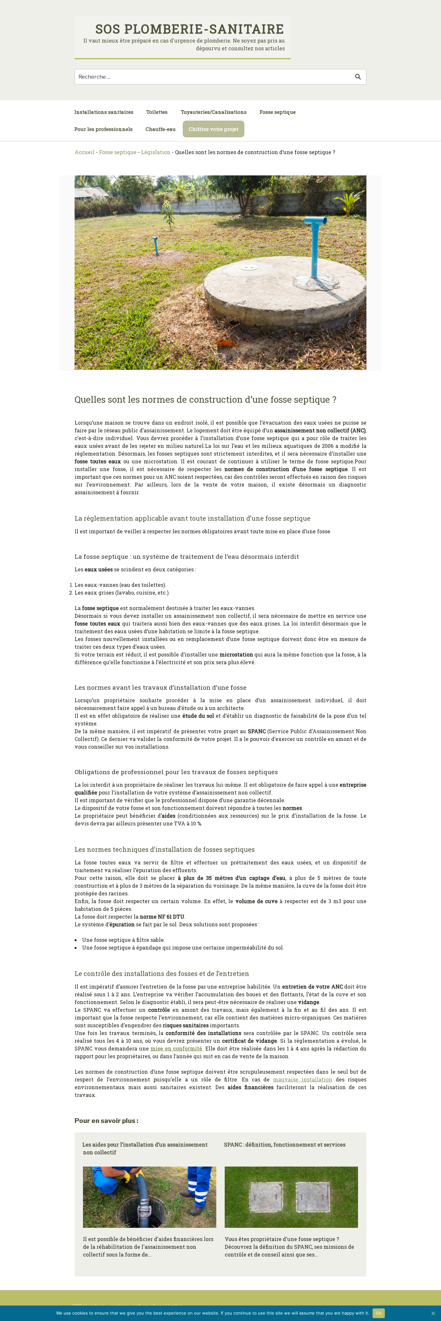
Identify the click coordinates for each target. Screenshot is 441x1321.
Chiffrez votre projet (213, 129)
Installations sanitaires (103, 112)
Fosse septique (278, 112)
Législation (155, 152)
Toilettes (157, 112)
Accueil (85, 152)
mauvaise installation (302, 1079)
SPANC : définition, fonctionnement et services (284, 1144)
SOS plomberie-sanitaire (190, 29)
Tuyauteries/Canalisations (214, 112)
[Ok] (433, 1313)
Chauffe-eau (161, 129)
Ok (379, 1313)
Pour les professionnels (103, 129)
